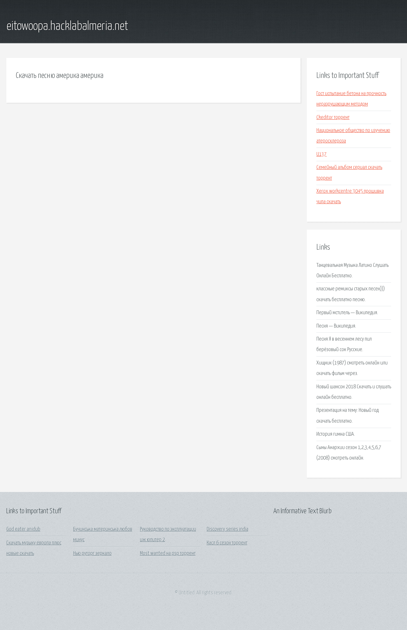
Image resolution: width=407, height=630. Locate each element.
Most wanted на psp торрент (168, 553)
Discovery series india (227, 529)
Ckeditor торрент (332, 117)
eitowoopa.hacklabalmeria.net (67, 26)
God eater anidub (23, 529)
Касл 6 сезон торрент (227, 543)
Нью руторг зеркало (92, 553)
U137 (321, 154)
